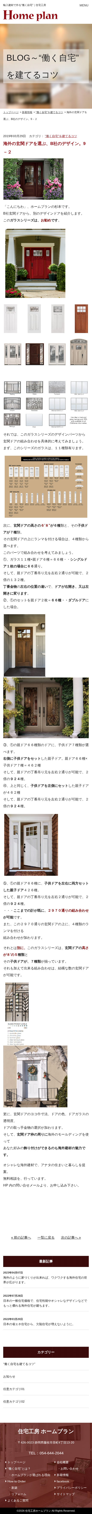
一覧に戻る (46, 1237)
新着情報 (63, 1475)
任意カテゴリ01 (14, 1389)
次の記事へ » (71, 1237)
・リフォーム (17, 1494)
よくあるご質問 (17, 1500)
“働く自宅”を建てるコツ (61, 136)
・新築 (12, 1487)
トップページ (16, 1462)
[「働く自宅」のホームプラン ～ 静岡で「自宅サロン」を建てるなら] (30, 13)
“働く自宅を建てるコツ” (19, 1364)
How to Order (16, 1481)
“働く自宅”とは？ (19, 1468)
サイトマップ (66, 1494)
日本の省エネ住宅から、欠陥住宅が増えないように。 (39, 1324)
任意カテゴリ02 (14, 1401)
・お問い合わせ (68, 1468)
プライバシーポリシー (72, 1487)
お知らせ (9, 1376)
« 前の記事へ (21, 1237)
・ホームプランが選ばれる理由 (29, 1475)
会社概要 (63, 1462)
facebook (63, 1481)
